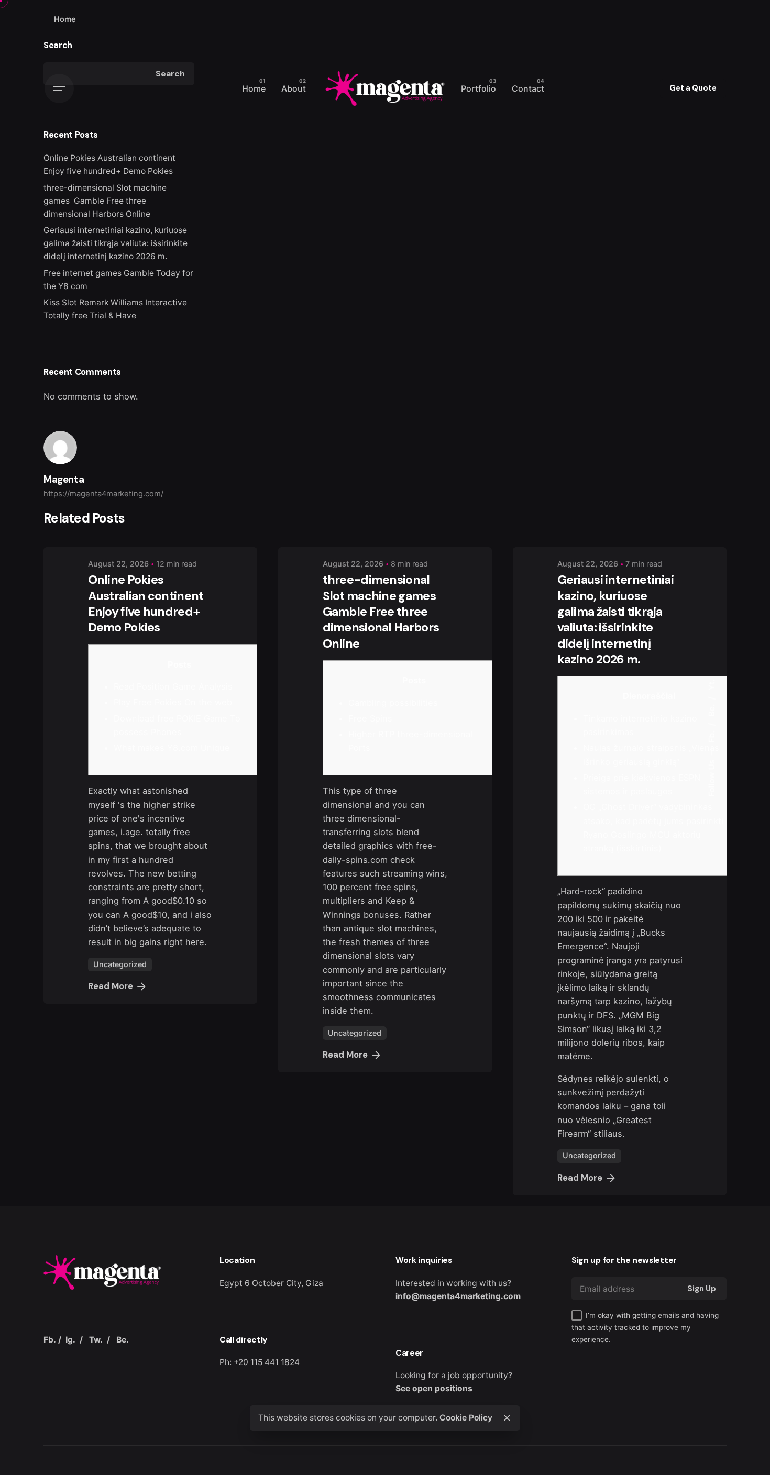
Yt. (711, 684)
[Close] (507, 1417)
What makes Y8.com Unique (172, 747)
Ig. (70, 1340)
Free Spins (370, 718)
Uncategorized (120, 964)
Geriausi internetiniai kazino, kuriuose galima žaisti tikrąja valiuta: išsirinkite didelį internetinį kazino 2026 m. (115, 243)
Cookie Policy (465, 1418)
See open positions (433, 1388)
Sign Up (701, 1288)
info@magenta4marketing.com (458, 1296)
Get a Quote (693, 88)
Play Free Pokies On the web (173, 702)
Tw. (96, 1340)
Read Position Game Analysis (173, 686)
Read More (110, 986)
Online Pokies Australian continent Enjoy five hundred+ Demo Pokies (146, 603)
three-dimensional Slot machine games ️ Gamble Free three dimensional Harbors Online (105, 201)
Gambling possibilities (393, 702)
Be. (711, 709)
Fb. (711, 735)
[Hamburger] (59, 88)
